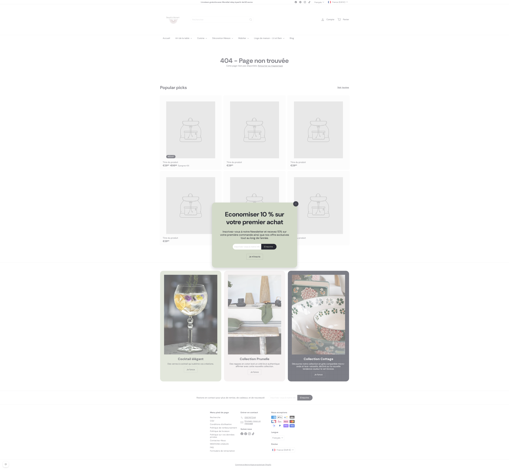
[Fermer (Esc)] (295, 204)
